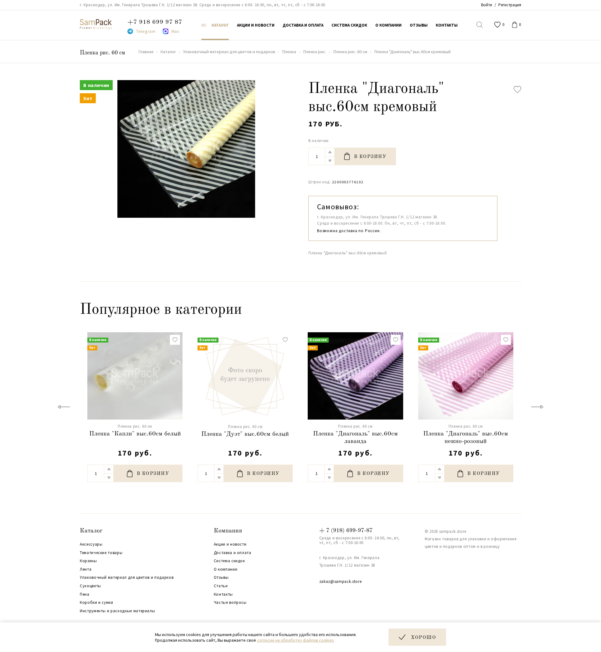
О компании (226, 569)
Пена (85, 594)
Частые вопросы (230, 602)
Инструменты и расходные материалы (117, 611)
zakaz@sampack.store (340, 581)
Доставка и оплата (232, 552)
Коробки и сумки (96, 602)
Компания (228, 531)
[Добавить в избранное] (517, 89)
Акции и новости (230, 544)
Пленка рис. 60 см (102, 53)
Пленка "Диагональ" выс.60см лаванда (355, 438)
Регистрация (509, 5)
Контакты (223, 594)
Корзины (88, 560)
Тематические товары (101, 552)
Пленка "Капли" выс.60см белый (135, 434)
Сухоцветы (90, 585)
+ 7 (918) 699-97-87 (345, 530)
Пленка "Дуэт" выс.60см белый (245, 434)
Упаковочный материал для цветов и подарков (126, 577)
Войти (486, 5)
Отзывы (221, 577)
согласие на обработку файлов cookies (295, 640)
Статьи (221, 585)
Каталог (91, 531)
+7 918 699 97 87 (154, 22)
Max (175, 31)
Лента (85, 569)
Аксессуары (91, 544)
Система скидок (229, 560)
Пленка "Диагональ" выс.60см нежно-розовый (465, 438)
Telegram (146, 31)
